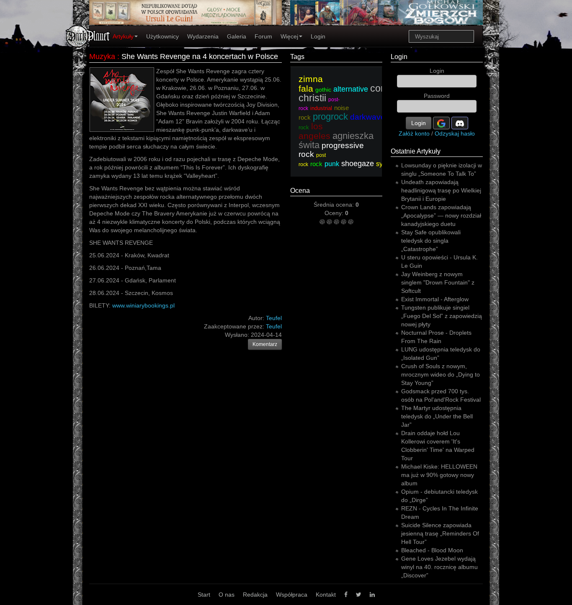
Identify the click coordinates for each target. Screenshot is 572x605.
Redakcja (255, 594)
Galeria (236, 36)
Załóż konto (414, 133)
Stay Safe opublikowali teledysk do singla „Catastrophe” (431, 240)
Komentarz (265, 344)
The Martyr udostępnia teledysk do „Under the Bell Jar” (437, 416)
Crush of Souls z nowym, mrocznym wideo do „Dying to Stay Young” (440, 374)
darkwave (367, 117)
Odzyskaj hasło (455, 133)
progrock (330, 116)
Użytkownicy (162, 36)
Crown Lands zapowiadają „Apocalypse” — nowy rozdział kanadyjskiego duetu (441, 215)
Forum (263, 36)
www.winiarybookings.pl (143, 305)
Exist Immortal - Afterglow (435, 299)
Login (318, 36)
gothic (323, 89)
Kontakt (326, 594)
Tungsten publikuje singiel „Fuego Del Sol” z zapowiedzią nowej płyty (441, 316)
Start (204, 594)
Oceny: (335, 213)
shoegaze (357, 163)
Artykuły (123, 36)
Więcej (289, 36)
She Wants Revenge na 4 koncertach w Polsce (199, 56)
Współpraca (291, 594)
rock (316, 163)
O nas (226, 594)
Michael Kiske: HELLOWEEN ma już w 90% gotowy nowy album (439, 475)
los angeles (314, 131)
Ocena (300, 190)
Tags (297, 56)
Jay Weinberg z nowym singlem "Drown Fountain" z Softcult (437, 282)
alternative (350, 89)
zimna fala (311, 83)
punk (332, 163)
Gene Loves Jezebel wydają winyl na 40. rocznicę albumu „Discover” (439, 567)
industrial (321, 108)
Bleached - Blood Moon (432, 550)
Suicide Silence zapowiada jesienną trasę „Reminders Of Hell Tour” (440, 533)
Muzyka (102, 56)
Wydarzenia (203, 36)
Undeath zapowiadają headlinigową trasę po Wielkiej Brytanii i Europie (441, 190)
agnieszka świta (336, 140)
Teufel (274, 326)
